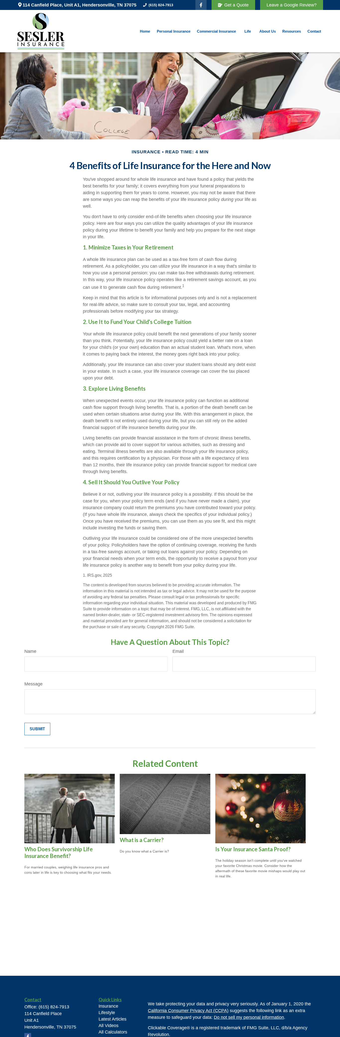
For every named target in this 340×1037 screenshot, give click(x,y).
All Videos (108, 1025)
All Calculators (113, 1032)
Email (178, 651)
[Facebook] (201, 5)
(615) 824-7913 (161, 5)
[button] (145, 31)
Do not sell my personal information (249, 1017)
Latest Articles (112, 1019)
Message (33, 683)
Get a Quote (236, 4)
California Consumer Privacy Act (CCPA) (188, 1010)
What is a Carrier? (142, 840)
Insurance (108, 1006)
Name (30, 651)
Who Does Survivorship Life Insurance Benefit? (58, 852)
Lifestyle (107, 1012)
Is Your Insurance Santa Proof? (252, 849)
